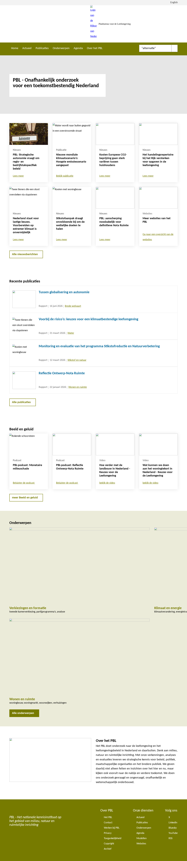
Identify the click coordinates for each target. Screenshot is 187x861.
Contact (108, 822)
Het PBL (108, 817)
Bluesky (173, 828)
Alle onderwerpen (23, 713)
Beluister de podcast (24, 483)
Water (70, 333)
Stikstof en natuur (76, 360)
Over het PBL (94, 48)
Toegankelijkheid (112, 838)
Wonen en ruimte (77, 387)
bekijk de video (107, 483)
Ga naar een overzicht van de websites (158, 237)
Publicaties (42, 48)
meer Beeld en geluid (25, 497)
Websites (141, 843)
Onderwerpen (61, 48)
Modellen (141, 838)
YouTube (173, 833)
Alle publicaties (21, 402)
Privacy (107, 833)
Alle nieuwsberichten (25, 254)
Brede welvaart (73, 306)
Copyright (109, 843)
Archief (107, 849)
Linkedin (173, 822)
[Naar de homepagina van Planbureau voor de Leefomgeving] (93, 23)
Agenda (78, 48)
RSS (170, 838)
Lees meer (18, 176)
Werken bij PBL (112, 828)
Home (14, 48)
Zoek (174, 48)
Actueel (27, 48)
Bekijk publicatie (64, 176)
